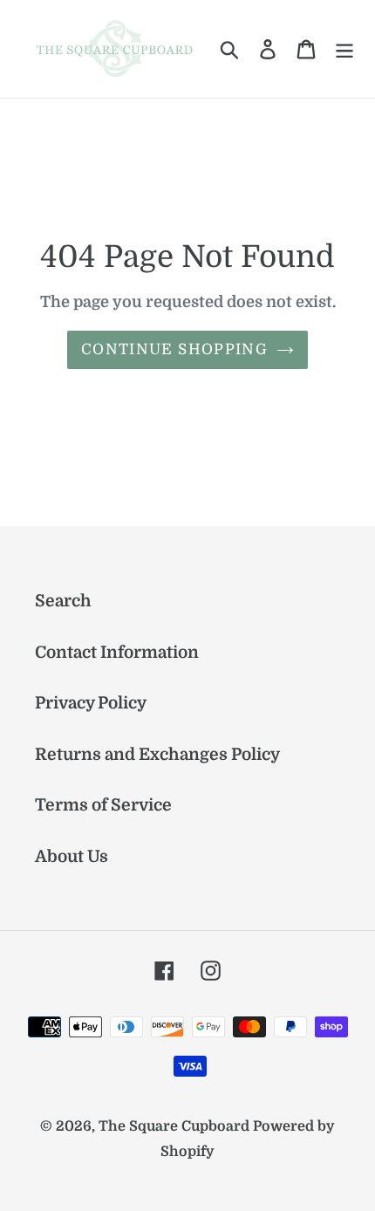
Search (63, 601)
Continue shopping (174, 349)
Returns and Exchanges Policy (157, 754)
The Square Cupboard (174, 1126)
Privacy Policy (91, 703)
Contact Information (117, 652)
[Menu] (344, 49)
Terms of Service (103, 805)
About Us (71, 856)
